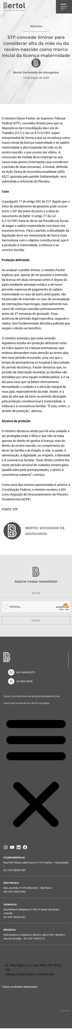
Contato (19, 703)
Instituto (8, 703)
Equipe (45, 696)
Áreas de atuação (30, 696)
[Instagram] (5, 847)
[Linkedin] (18, 847)
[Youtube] (12, 847)
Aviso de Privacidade (36, 703)
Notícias (54, 696)
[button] (36, 772)
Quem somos (11, 696)
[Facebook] (25, 847)
